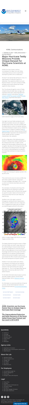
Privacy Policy (6, 382)
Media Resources (7, 364)
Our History (6, 363)
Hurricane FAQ (7, 335)
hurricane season (16, 297)
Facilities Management (8, 372)
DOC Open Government (9, 390)
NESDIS (9, 94)
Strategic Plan (7, 360)
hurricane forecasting (19, 292)
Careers (5, 340)
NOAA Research (7, 351)
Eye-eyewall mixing (15, 96)
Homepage (6, 334)
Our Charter (6, 361)
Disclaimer (6, 383)
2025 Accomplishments (9, 358)
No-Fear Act (6, 387)
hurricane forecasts (7, 295)
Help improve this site (20, 403)
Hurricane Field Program (8, 292)
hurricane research (7, 297)
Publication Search (8, 337)
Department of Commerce (9, 348)
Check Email (6, 374)
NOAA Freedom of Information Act (11, 385)
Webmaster (6, 341)
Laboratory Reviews (8, 357)
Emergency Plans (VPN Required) (11, 375)
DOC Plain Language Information (11, 389)
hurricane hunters (17, 295)
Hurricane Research (6, 54)
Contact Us (6, 332)
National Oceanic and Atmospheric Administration (14, 349)
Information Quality (8, 386)
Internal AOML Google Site (9, 371)
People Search (7, 338)
